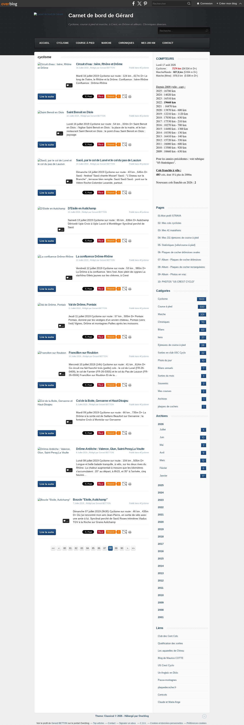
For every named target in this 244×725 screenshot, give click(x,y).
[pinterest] (145, 3)
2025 (161, 485)
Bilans (161, 329)
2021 (161, 514)
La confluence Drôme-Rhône (94, 256)
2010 (161, 595)
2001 (161, 617)
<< (53, 548)
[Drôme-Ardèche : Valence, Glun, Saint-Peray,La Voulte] (55, 452)
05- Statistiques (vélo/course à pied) (176, 245)
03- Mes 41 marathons (169, 230)
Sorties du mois (166, 375)
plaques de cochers (168, 406)
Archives (162, 398)
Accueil (44, 43)
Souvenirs (163, 383)
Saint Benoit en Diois (80, 112)
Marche (106, 43)
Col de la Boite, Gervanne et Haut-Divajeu (102, 400)
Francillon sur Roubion (83, 352)
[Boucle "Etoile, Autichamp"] (54, 499)
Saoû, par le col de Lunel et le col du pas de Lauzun (108, 160)
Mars (162, 460)
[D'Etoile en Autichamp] (51, 208)
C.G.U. (143, 723)
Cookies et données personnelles (166, 723)
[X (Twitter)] (139, 3)
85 (93, 548)
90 (122, 548)
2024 (161, 492)
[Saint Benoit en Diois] (51, 112)
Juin (162, 437)
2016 (161, 551)
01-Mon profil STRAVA (169, 215)
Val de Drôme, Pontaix (82, 304)
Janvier (163, 475)
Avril (162, 452)
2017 (161, 543)
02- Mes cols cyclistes (169, 223)
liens (160, 337)
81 (70, 548)
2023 (161, 499)
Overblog (144, 716)
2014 (161, 565)
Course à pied (85, 43)
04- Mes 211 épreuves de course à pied (178, 237)
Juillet (163, 429)
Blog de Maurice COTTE (170, 658)
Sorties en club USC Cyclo (172, 352)
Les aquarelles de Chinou (171, 650)
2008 (161, 609)
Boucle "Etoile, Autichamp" (90, 499)
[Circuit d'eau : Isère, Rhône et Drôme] (55, 67)
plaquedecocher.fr (167, 687)
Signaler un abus (127, 723)
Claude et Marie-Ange (169, 702)
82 (76, 548)
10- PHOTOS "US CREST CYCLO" (176, 281)
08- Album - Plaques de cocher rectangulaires (181, 267)
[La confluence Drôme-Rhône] (55, 256)
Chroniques (126, 43)
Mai (161, 445)
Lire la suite (47, 96)
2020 (161, 521)
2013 (161, 573)
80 (64, 548)
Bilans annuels (165, 368)
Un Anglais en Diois (168, 672)
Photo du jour (165, 360)
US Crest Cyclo (166, 665)
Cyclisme (63, 43)
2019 (161, 529)
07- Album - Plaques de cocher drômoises (179, 259)
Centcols (162, 694)
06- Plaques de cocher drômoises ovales (179, 252)
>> (133, 548)
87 (104, 548)
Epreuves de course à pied (172, 345)
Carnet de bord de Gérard (100, 15)
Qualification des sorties (170, 643)
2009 (161, 602)
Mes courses (164, 391)
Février (163, 468)
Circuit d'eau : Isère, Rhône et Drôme (99, 64)
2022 (161, 507)
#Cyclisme (144, 68)
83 (82, 548)
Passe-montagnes (167, 680)
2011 (160, 587)
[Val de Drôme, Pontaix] (52, 304)
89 (116, 548)
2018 (161, 536)
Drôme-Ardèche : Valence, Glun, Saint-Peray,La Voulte (110, 448)
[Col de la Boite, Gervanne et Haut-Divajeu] (55, 404)
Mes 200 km (148, 43)
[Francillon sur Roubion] (52, 352)
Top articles (98, 723)
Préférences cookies (196, 723)
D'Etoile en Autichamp (82, 208)
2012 (161, 580)
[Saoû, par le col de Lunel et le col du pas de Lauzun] (55, 164)
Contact (167, 43)
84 (87, 548)
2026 (161, 424)
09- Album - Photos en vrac (172, 274)
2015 (161, 558)
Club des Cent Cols (168, 636)
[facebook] (133, 3)
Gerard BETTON (59, 723)
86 (99, 548)
